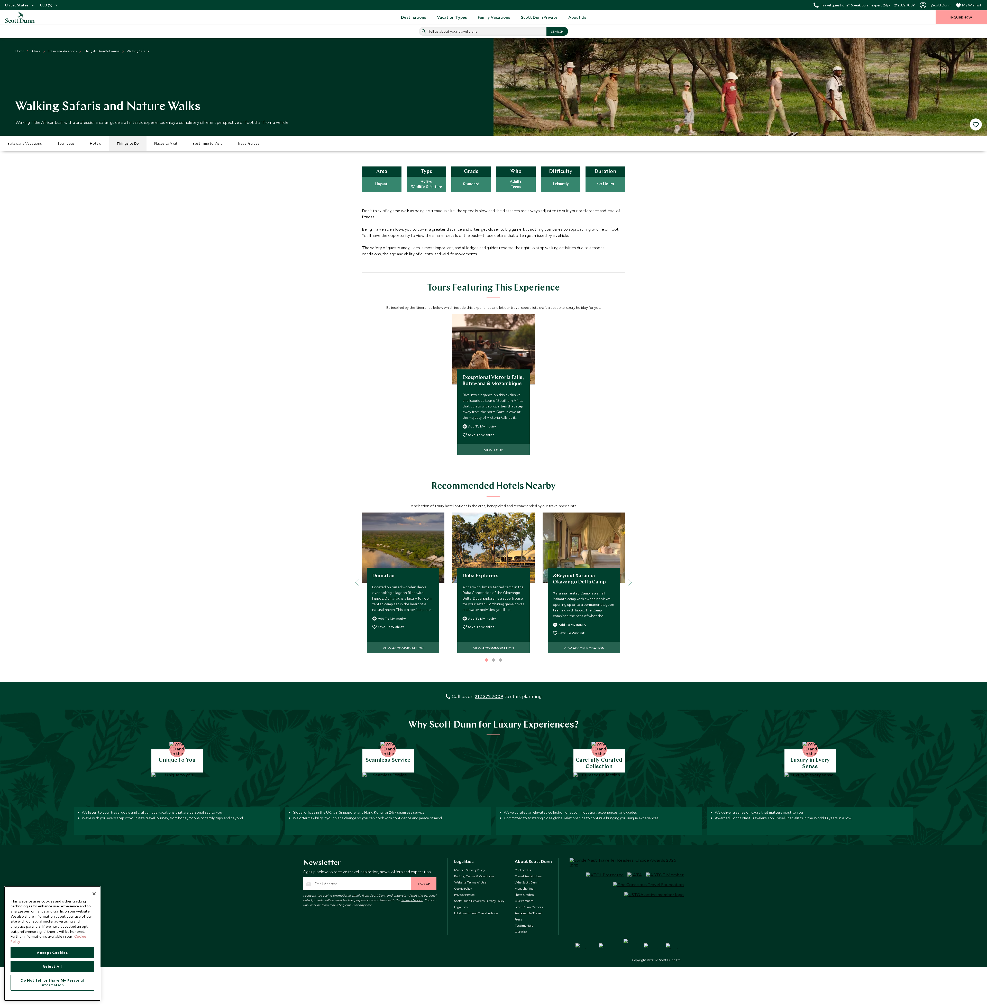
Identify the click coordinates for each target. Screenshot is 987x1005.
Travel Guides (248, 143)
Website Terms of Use (470, 882)
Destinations (413, 17)
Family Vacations (494, 17)
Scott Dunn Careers (529, 907)
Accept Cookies (52, 952)
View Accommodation (403, 648)
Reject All (52, 966)
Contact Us (523, 870)
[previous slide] (358, 582)
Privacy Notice (412, 900)
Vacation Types (452, 17)
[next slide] (628, 582)
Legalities (461, 907)
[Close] (94, 893)
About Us (577, 17)
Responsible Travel (528, 913)
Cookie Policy (463, 888)
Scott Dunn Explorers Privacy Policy (479, 901)
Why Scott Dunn (526, 882)
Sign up (424, 883)
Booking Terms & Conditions (474, 876)
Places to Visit (165, 143)
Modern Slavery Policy (469, 870)
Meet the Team (525, 888)
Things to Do (127, 143)
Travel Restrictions (528, 876)
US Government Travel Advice (476, 913)
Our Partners (524, 901)
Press (519, 919)
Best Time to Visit (207, 143)
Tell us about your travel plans (452, 31)
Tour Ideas (66, 143)
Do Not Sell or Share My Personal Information (52, 982)
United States (17, 5)
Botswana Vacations (25, 143)
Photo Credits (524, 894)
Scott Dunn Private (539, 17)
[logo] (25, 17)
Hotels (95, 143)
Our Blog (521, 931)
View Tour (493, 450)
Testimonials (524, 925)
